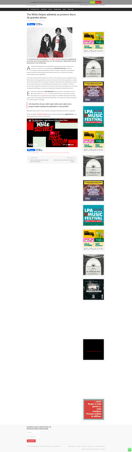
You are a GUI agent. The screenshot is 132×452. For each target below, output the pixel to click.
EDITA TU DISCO (90, 446)
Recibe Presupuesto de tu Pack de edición (89, 5)
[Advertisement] (92, 21)
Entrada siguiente (64, 159)
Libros (64, 9)
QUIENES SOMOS (71, 446)
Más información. (86, 2)
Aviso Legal (102, 5)
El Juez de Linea (41, 20)
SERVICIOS (84, 446)
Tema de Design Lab (56, 446)
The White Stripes (54, 59)
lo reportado (45, 93)
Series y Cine (70, 9)
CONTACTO (78, 446)
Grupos (50, 9)
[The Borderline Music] (28, 9)
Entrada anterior (39, 159)
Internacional (57, 9)
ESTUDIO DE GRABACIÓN (100, 446)
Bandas (47, 152)
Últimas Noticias (35, 9)
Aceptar (93, 2)
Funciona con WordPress (45, 446)
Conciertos (44, 9)
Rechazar (98, 2)
